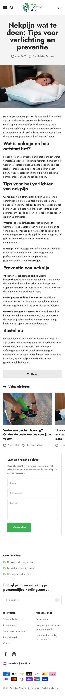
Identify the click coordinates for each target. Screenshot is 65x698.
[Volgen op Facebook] (5, 654)
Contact (7, 643)
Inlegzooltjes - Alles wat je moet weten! (48, 627)
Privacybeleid (10, 625)
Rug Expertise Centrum (16, 688)
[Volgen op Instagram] (14, 654)
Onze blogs (42, 619)
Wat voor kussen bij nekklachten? (46, 637)
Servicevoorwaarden (14, 631)
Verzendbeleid (11, 619)
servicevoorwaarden (35, 469)
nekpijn (24, 116)
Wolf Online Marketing (47, 688)
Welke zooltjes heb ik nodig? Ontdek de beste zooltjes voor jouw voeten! (27, 434)
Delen (34, 374)
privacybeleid (14, 469)
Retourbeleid (10, 637)
